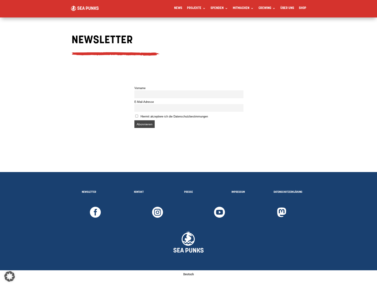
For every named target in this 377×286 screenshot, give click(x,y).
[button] (9, 276)
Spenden (217, 8)
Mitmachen (241, 8)
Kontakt (139, 192)
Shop (302, 8)
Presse (188, 192)
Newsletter (89, 192)
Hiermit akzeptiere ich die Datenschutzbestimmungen (174, 116)
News (178, 8)
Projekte (194, 8)
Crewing (265, 8)
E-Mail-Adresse (144, 101)
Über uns (287, 8)
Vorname (140, 88)
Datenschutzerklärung (288, 192)
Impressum (238, 192)
